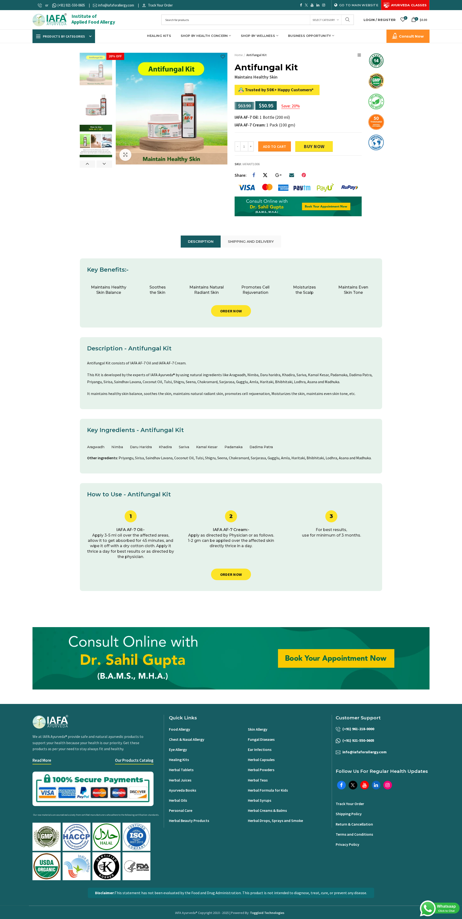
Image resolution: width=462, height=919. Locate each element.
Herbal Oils (178, 800)
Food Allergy (179, 729)
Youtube (312, 5)
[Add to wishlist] (223, 57)
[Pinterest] (304, 175)
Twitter (306, 5)
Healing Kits (179, 759)
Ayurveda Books (182, 790)
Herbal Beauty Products (189, 820)
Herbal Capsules (261, 759)
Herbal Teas (258, 780)
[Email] (291, 175)
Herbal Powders (261, 769)
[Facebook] (254, 175)
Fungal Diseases (261, 739)
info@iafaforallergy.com (116, 5)
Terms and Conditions (354, 834)
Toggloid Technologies (267, 913)
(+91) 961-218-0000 (358, 728)
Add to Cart (274, 146)
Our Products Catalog (134, 760)
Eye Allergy (178, 749)
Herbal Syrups (259, 800)
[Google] (278, 175)
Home (239, 55)
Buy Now (314, 146)
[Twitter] (265, 175)
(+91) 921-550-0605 (71, 5)
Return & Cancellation (354, 824)
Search (347, 19)
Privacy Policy (347, 844)
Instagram (324, 5)
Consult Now (411, 36)
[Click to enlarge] (125, 155)
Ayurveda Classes (409, 5)
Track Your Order (160, 5)
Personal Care (180, 810)
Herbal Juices (180, 780)
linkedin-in (318, 5)
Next (104, 164)
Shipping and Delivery (251, 241)
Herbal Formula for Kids (268, 790)
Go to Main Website (358, 5)
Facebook (301, 5)
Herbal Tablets (181, 769)
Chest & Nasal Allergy (186, 739)
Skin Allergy (257, 729)
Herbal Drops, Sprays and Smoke (275, 820)
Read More (41, 760)
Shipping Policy (349, 813)
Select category (324, 20)
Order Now (231, 311)
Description (200, 241)
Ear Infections (259, 749)
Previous (87, 164)
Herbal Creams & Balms (267, 810)
